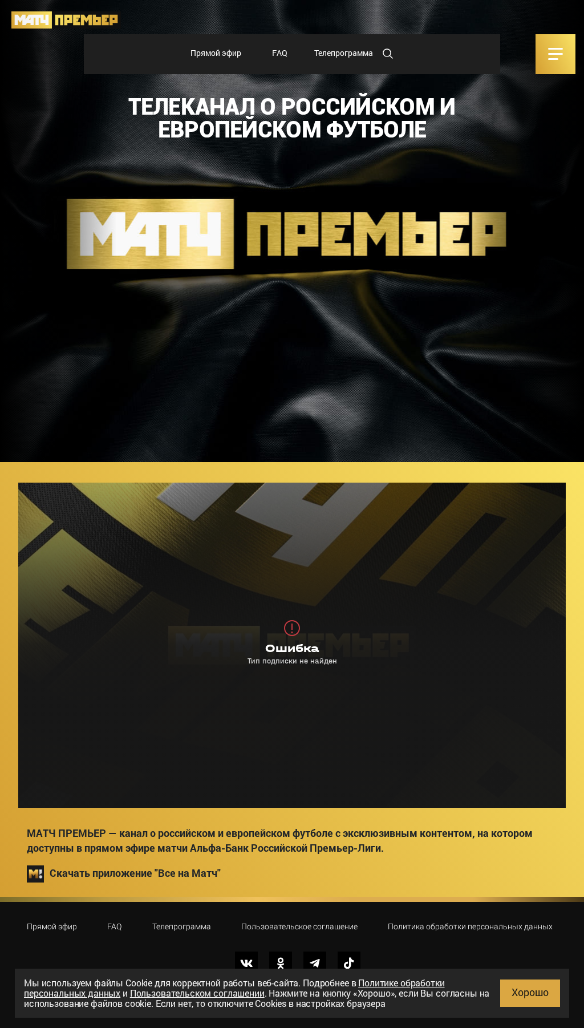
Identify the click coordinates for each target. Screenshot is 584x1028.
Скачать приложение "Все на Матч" (135, 872)
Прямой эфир (215, 52)
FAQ (279, 52)
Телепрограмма (343, 52)
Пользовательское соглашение (299, 926)
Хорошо (530, 992)
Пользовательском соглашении (197, 993)
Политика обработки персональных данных (470, 926)
